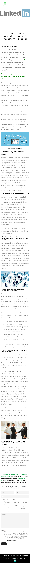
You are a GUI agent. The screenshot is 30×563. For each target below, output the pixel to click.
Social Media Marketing (13, 480)
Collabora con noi (23, 507)
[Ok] (28, 558)
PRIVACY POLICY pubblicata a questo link (14, 539)
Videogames (24, 502)
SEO (4, 480)
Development (15, 502)
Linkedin (23, 60)
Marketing (6, 507)
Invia (4, 543)
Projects (16, 505)
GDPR (3, 530)
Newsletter (6, 511)
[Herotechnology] (5, 3)
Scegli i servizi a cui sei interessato (11, 500)
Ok (15, 560)
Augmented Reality (6, 503)
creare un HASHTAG (16, 476)
